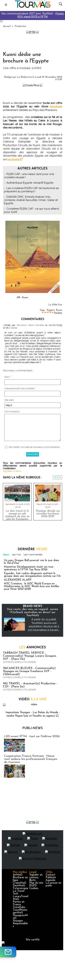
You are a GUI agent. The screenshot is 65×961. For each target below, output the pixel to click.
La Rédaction (24, 77)
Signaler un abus (12, 471)
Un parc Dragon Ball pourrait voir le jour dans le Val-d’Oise (31, 562)
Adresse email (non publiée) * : (20, 388)
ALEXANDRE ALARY (18, 580)
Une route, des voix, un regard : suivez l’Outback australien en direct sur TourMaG (32, 612)
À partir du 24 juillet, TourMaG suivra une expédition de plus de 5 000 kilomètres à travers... (44, 625)
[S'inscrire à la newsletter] (8, 952)
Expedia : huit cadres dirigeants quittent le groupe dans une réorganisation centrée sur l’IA (32, 575)
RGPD (33, 885)
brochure (56, 106)
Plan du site (36, 883)
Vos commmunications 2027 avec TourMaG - (32, 15)
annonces (32, 647)
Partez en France (18, 903)
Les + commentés (33, 554)
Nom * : (8, 377)
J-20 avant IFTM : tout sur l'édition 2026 (32, 736)
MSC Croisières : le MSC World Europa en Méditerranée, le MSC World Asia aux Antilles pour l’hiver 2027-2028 (31, 586)
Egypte (51, 310)
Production (20, 26)
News (6, 554)
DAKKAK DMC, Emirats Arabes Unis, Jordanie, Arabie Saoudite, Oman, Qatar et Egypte (31, 200)
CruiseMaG (19, 883)
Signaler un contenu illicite (35, 878)
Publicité (51, 877)
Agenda (50, 880)
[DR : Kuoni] (32, 219)
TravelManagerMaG (20, 911)
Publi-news (32, 728)
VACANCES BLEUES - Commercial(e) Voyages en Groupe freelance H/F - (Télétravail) (29, 671)
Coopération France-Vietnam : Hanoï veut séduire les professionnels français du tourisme (30, 759)
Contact (50, 875)
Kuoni (59, 310)
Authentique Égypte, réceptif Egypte (29, 182)
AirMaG (17, 875)
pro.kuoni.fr (14, 159)
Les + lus (16, 554)
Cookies (33, 888)
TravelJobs (19, 907)
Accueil (6, 26)
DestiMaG (19, 885)
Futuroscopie (20, 888)
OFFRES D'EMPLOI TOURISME (19, 662)
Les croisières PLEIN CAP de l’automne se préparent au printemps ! (31, 190)
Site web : (9, 400)
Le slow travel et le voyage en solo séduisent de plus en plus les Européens (17, 514)
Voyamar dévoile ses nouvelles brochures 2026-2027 (48, 514)
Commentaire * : (12, 411)
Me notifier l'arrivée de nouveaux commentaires (34, 447)
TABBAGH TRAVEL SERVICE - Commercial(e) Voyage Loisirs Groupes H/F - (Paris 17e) (29, 656)
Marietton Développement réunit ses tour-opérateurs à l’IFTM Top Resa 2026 (29, 568)
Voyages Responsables (20, 924)
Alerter (14, 327)
